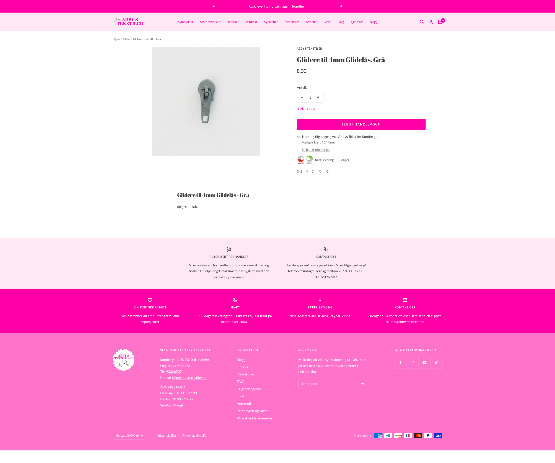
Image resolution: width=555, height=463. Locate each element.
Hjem (116, 39)
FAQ (240, 381)
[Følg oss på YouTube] (424, 362)
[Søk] (422, 22)
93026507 (174, 371)
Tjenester (357, 22)
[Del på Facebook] (307, 171)
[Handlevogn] (440, 22)
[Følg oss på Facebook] (400, 362)
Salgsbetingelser (249, 389)
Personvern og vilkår (252, 411)
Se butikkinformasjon (316, 150)
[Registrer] (362, 383)
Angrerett (244, 403)
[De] (327, 171)
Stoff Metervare (210, 22)
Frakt (241, 396)
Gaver (327, 22)
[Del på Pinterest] (313, 171)
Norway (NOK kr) (127, 435)
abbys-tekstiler (309, 48)
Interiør (233, 22)
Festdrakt (251, 22)
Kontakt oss (246, 374)
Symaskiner (185, 22)
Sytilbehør (271, 22)
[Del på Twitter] (320, 171)
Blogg (373, 22)
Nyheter (311, 22)
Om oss (242, 367)
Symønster (292, 22)
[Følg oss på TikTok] (436, 362)
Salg (341, 22)
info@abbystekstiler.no (189, 377)
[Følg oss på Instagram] (412, 362)
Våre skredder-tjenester (255, 418)
